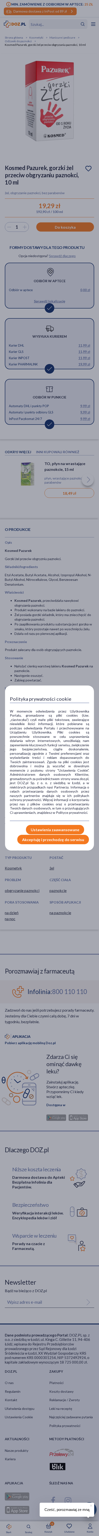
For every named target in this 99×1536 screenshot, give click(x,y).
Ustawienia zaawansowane (55, 829)
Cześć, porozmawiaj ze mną (66, 1510)
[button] (90, 1505)
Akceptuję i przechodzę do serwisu (53, 839)
